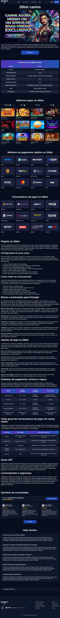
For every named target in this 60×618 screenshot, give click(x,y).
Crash (36, 104)
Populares (7, 104)
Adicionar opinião (51, 498)
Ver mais (30, 521)
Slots (51, 104)
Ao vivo (21, 104)
